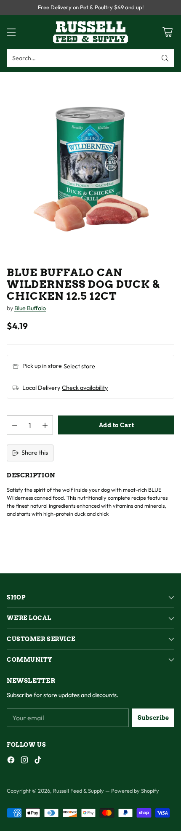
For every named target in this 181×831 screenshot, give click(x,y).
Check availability (85, 388)
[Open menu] (11, 32)
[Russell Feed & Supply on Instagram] (24, 761)
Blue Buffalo (30, 308)
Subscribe (153, 718)
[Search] (165, 58)
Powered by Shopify (135, 790)
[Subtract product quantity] (14, 425)
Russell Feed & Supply (78, 790)
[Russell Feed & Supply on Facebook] (11, 761)
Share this (34, 452)
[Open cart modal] (167, 32)
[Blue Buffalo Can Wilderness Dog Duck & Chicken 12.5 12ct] (90, 162)
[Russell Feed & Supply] (90, 32)
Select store (79, 366)
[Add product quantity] (45, 425)
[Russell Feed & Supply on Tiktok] (38, 761)
